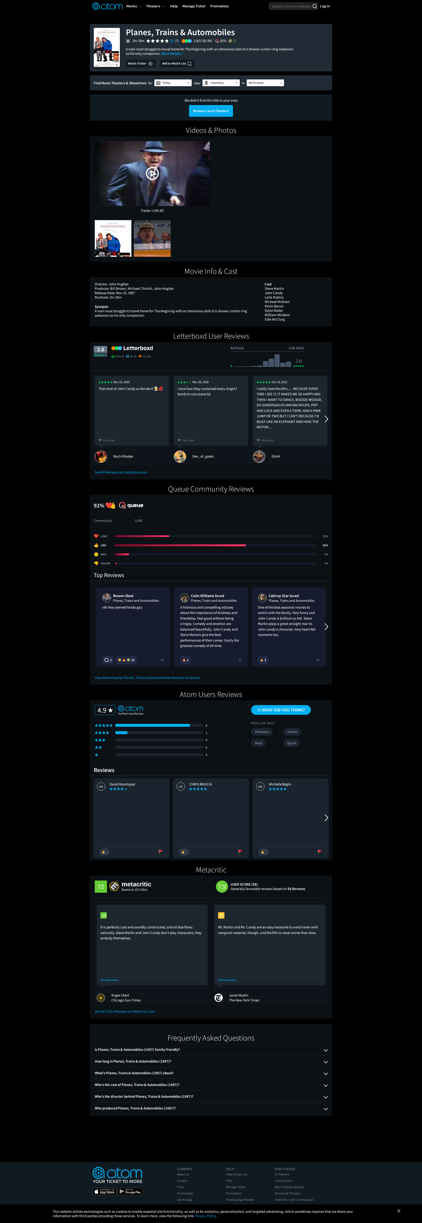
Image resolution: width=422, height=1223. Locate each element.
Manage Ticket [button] (193, 6)
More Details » (172, 53)
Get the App (184, 1200)
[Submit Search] (315, 6)
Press (180, 1187)
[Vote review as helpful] (104, 852)
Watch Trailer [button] (137, 63)
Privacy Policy (206, 1215)
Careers (182, 1181)
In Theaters (282, 1174)
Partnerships (185, 1193)
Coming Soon (284, 1181)
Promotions (233, 1193)
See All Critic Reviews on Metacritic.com (125, 1011)
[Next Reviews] (326, 419)
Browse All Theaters (288, 1193)
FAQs (229, 1181)
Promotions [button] (219, 6)
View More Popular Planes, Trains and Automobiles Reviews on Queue (147, 677)
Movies (131, 6)
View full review (109, 980)
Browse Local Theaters (211, 110)
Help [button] (174, 6)
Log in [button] (325, 6)
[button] (173, 82)
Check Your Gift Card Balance (294, 1200)
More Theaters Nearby (289, 1187)
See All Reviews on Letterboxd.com (121, 472)
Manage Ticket (235, 1187)
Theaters (153, 6)
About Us (183, 1174)
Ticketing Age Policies (240, 1200)
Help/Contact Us (236, 1174)
